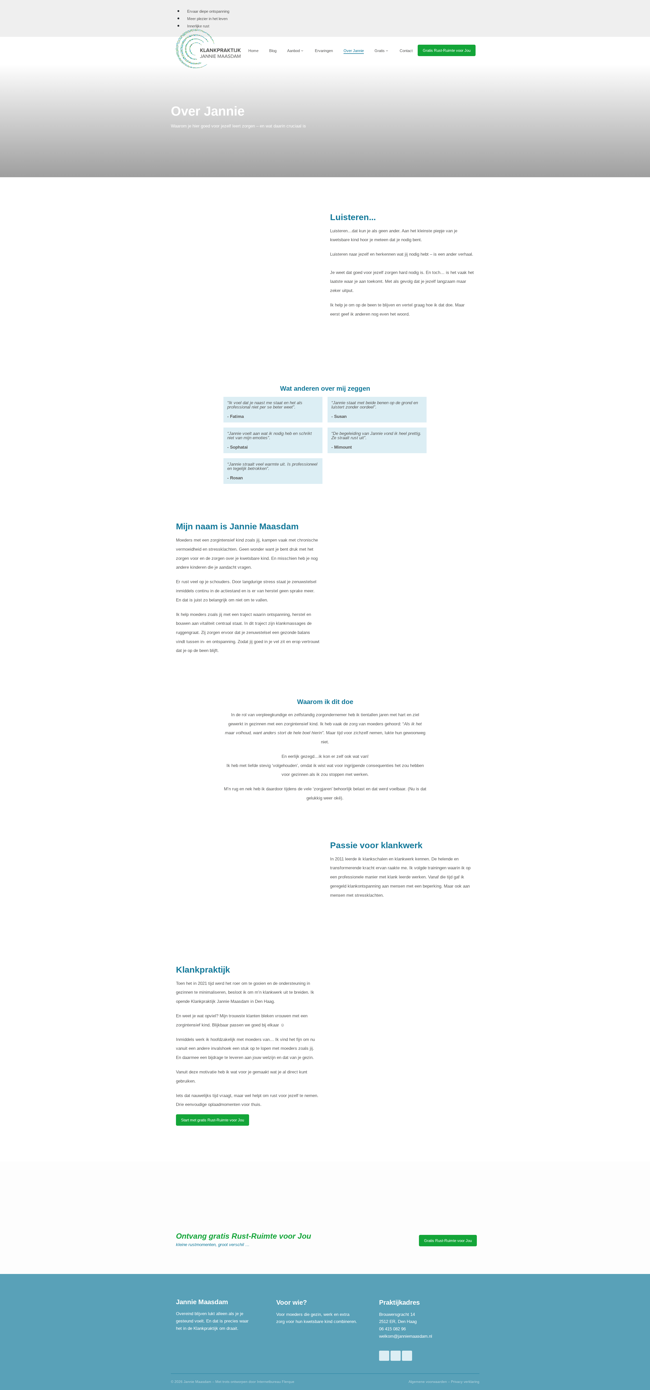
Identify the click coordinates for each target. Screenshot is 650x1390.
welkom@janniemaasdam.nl (405, 1336)
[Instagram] (407, 1356)
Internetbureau (269, 1382)
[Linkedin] (396, 1356)
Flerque (288, 1382)
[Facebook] (384, 1356)
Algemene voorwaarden (428, 1382)
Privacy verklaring (465, 1382)
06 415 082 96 (392, 1329)
